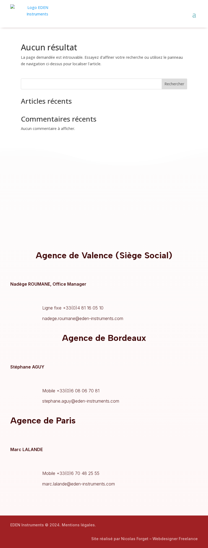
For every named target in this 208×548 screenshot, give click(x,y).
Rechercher (174, 83)
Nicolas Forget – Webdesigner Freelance (159, 538)
